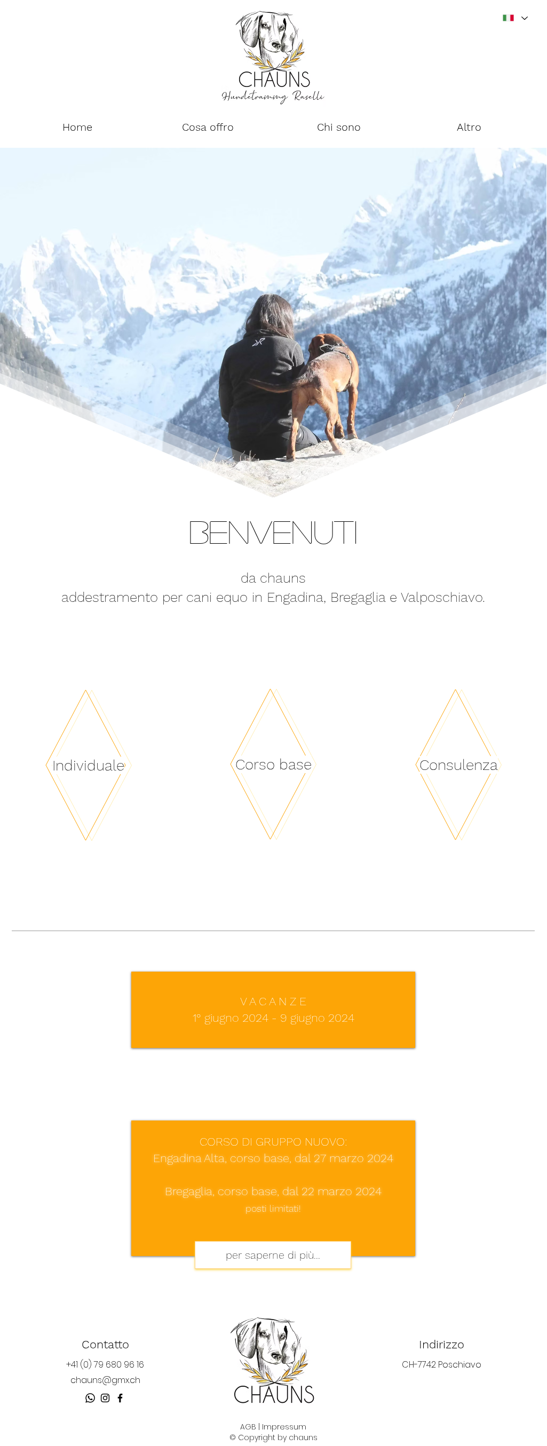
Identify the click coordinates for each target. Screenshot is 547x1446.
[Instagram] (105, 1398)
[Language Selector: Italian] (514, 17)
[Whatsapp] (90, 1398)
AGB (248, 1426)
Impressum (284, 1426)
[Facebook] (120, 1398)
